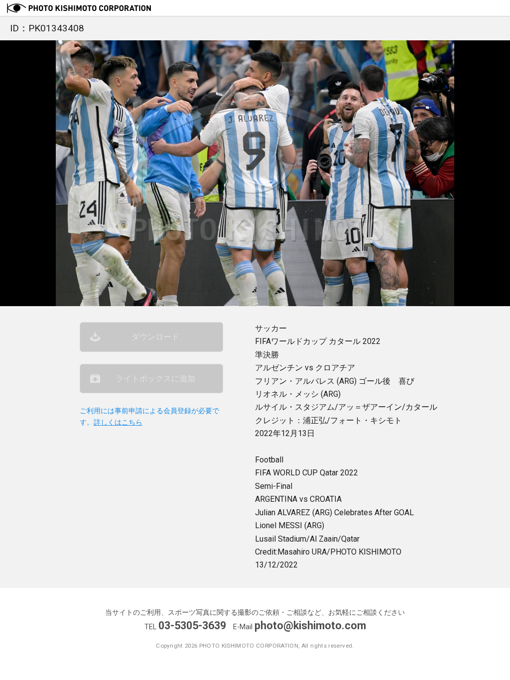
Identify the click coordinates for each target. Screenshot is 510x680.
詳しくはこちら (118, 422)
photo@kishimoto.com (310, 625)
